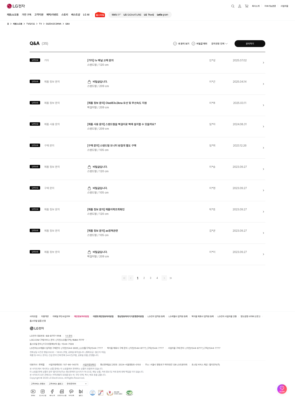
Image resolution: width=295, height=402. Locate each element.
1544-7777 (97, 348)
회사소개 (255, 6)
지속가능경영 (270, 6)
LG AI (86, 14)
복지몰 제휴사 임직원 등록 (203, 316)
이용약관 (45, 316)
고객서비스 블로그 (56, 384)
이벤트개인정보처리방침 (103, 316)
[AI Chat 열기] (282, 389)
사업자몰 (284, 6)
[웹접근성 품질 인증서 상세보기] (129, 393)
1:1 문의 (68, 336)
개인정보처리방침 (81, 316)
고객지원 (38, 14)
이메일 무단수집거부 (61, 316)
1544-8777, (140, 348)
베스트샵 (75, 14)
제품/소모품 (13, 14)
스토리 (64, 14)
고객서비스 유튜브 (38, 384)
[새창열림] (116, 14)
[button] (233, 6)
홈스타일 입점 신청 (38, 321)
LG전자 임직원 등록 (156, 316)
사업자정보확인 (89, 364)
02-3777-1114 (53, 336)
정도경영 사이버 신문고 (250, 316)
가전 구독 (26, 14)
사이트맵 (33, 316)
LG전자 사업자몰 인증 (227, 316)
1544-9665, (72, 348)
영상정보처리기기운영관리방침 (130, 316)
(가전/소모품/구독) (69, 340)
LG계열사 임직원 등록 (178, 316)
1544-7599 (68, 344)
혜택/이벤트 (52, 14)
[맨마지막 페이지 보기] (170, 278)
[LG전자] (16, 6)
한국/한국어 (71, 384)
